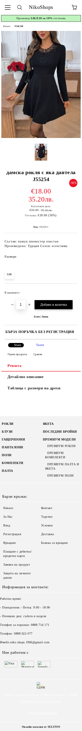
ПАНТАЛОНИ (12, 447)
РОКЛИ (19, 26)
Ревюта (14, 365)
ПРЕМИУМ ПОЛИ (60, 475)
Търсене (47, 516)
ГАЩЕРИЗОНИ (13, 439)
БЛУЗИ (7, 431)
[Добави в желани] (71, 290)
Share (17, 345)
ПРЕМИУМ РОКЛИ (61, 446)
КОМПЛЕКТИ (12, 463)
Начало (6, 26)
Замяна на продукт (16, 564)
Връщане (9, 542)
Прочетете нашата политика (41, 701)
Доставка (47, 534)
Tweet (40, 345)
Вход (6, 525)
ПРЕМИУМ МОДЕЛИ (59, 439)
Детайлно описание (25, 377)
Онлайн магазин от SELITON (41, 726)
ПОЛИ (6, 455)
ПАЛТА (7, 470)
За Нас (7, 516)
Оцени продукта (17, 354)
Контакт (46, 508)
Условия (47, 525)
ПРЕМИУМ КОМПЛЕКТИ (55, 455)
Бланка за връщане (54, 542)
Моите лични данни (42, 712)
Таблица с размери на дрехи (34, 388)
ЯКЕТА (48, 423)
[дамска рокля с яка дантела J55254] (41, 137)
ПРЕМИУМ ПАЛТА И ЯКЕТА (62, 466)
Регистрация (12, 534)
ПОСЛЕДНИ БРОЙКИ (60, 431)
